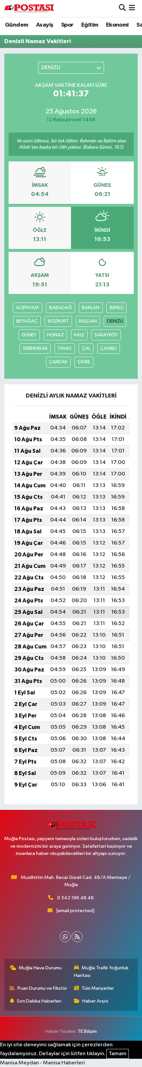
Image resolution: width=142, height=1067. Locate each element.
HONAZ (55, 334)
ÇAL (86, 348)
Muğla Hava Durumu (40, 967)
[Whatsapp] (65, 936)
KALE (79, 334)
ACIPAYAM (27, 307)
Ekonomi (117, 25)
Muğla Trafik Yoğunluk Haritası (101, 971)
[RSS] (77, 936)
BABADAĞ (60, 307)
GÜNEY (29, 334)
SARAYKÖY (106, 334)
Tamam (117, 1053)
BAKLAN (90, 307)
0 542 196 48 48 (75, 897)
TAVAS (64, 348)
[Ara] (122, 8)
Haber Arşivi (95, 1001)
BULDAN (88, 321)
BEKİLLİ (117, 307)
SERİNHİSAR (35, 348)
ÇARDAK (58, 361)
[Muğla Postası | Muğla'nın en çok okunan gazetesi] (29, 8)
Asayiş (44, 25)
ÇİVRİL (84, 361)
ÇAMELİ (108, 348)
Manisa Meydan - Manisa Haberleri (42, 1063)
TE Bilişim (87, 1031)
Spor (67, 25)
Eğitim (89, 25)
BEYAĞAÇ (27, 321)
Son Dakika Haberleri (39, 1001)
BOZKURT (58, 321)
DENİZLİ (115, 321)
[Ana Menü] (132, 8)
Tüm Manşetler (98, 988)
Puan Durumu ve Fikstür (42, 988)
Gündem (16, 25)
